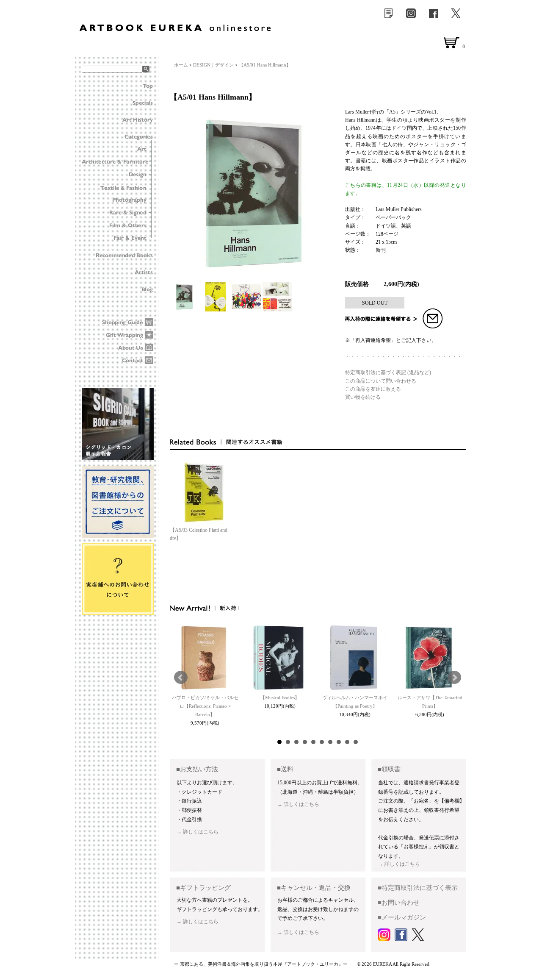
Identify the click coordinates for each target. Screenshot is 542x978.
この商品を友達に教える (373, 389)
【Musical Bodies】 (279, 697)
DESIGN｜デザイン (213, 64)
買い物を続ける (363, 397)
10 (356, 742)
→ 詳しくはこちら (197, 832)
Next (454, 677)
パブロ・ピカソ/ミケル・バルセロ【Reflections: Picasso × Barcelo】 (205, 706)
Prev (181, 677)
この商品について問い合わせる (380, 381)
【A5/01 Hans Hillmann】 (265, 64)
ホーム (181, 64)
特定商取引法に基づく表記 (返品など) (388, 372)
